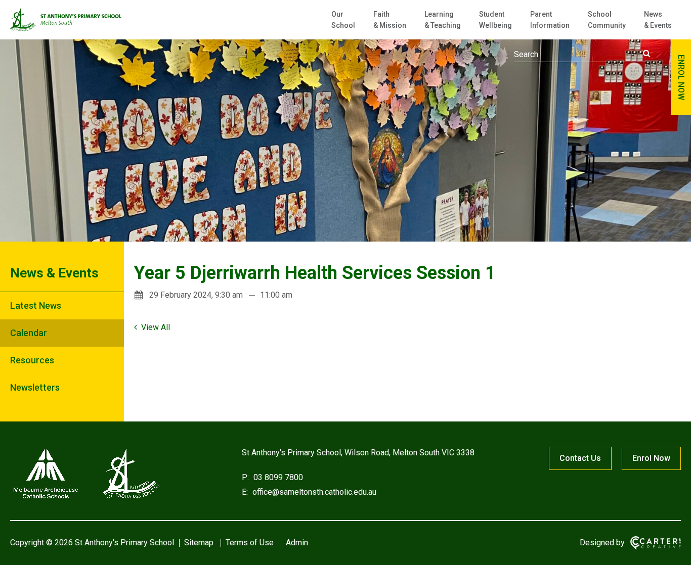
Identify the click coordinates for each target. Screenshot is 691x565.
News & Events (658, 19)
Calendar (28, 332)
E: (245, 492)
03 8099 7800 (277, 477)
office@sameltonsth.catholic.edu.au (313, 492)
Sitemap (198, 542)
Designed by (602, 542)
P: (245, 477)
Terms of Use (250, 542)
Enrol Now (651, 458)
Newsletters (35, 387)
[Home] (86, 498)
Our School (343, 19)
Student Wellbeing (495, 19)
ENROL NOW (681, 77)
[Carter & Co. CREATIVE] (655, 543)
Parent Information (550, 19)
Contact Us (580, 458)
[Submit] (647, 53)
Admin (297, 542)
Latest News (35, 305)
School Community (607, 19)
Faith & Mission (389, 19)
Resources (32, 360)
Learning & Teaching (442, 19)
